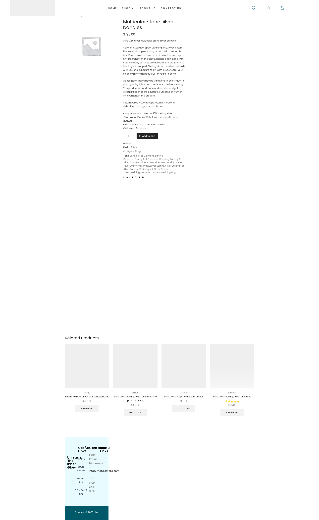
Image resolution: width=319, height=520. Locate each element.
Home (112, 8)
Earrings (232, 392)
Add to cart (148, 136)
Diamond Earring (153, 155)
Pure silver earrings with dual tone (232, 396)
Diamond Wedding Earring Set (165, 159)
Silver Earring (157, 165)
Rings (138, 151)
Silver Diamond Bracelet (168, 162)
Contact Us (171, 8)
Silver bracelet (131, 162)
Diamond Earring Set (135, 159)
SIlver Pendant (162, 169)
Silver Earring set (174, 165)
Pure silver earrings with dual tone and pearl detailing (135, 398)
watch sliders (152, 172)
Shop (126, 8)
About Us (148, 8)
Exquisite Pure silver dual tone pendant (87, 396)
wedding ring (168, 172)
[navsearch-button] (268, 8)
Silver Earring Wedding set (138, 169)
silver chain (147, 162)
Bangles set (136, 155)
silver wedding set (133, 172)
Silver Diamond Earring (136, 165)
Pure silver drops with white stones (183, 396)
